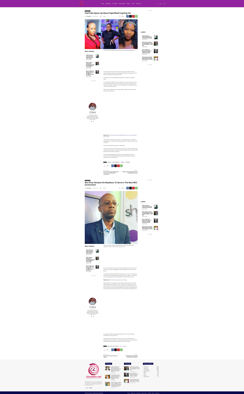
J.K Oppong (88, 16)
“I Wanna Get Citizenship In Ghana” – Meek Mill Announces (130, 172)
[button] (164, 3)
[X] (130, 16)
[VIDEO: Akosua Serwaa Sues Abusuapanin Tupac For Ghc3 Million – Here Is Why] (97, 63)
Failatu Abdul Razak (116, 162)
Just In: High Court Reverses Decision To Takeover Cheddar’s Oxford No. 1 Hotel (90, 73)
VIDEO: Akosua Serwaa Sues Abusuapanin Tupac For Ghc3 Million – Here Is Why (90, 64)
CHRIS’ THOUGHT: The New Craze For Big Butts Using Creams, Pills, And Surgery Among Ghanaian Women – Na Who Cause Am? (116, 384)
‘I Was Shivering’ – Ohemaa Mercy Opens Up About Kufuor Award (90, 57)
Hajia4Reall (128, 162)
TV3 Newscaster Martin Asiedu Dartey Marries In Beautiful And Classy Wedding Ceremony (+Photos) (115, 377)
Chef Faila (109, 162)
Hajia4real (122, 162)
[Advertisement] (93, 89)
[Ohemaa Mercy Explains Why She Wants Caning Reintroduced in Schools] (156, 58)
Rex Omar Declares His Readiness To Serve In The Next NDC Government (111, 173)
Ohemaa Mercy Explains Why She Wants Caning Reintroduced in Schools (147, 58)
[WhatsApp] (136, 16)
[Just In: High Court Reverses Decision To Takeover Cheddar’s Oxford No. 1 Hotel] (97, 72)
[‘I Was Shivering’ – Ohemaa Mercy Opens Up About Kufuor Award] (97, 56)
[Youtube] (91, 388)
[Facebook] (158, 4)
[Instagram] (161, 4)
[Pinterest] (133, 16)
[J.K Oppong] (92, 106)
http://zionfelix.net (92, 113)
